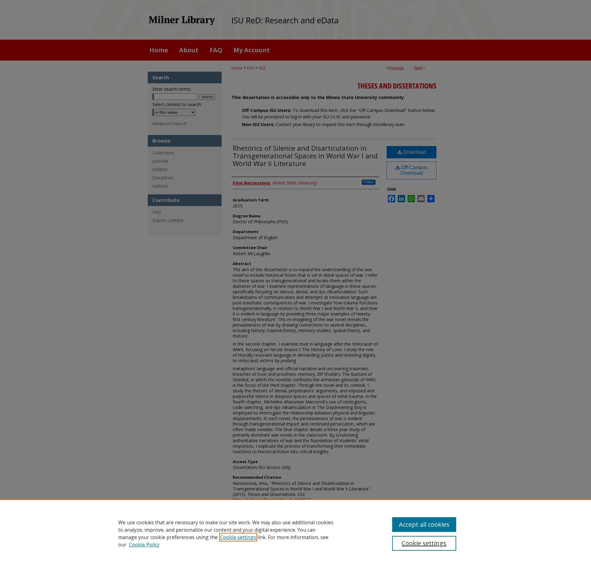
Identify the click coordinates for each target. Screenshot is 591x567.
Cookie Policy (144, 544)
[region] (295, 533)
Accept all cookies (424, 524)
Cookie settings (238, 537)
